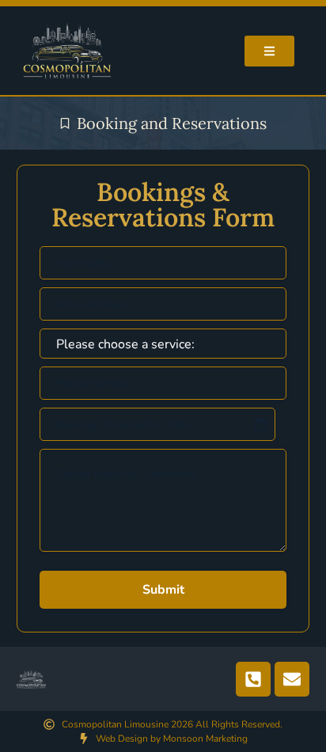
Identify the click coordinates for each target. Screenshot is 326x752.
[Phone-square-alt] (253, 679)
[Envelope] (292, 679)
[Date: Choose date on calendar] (260, 424)
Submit (163, 589)
